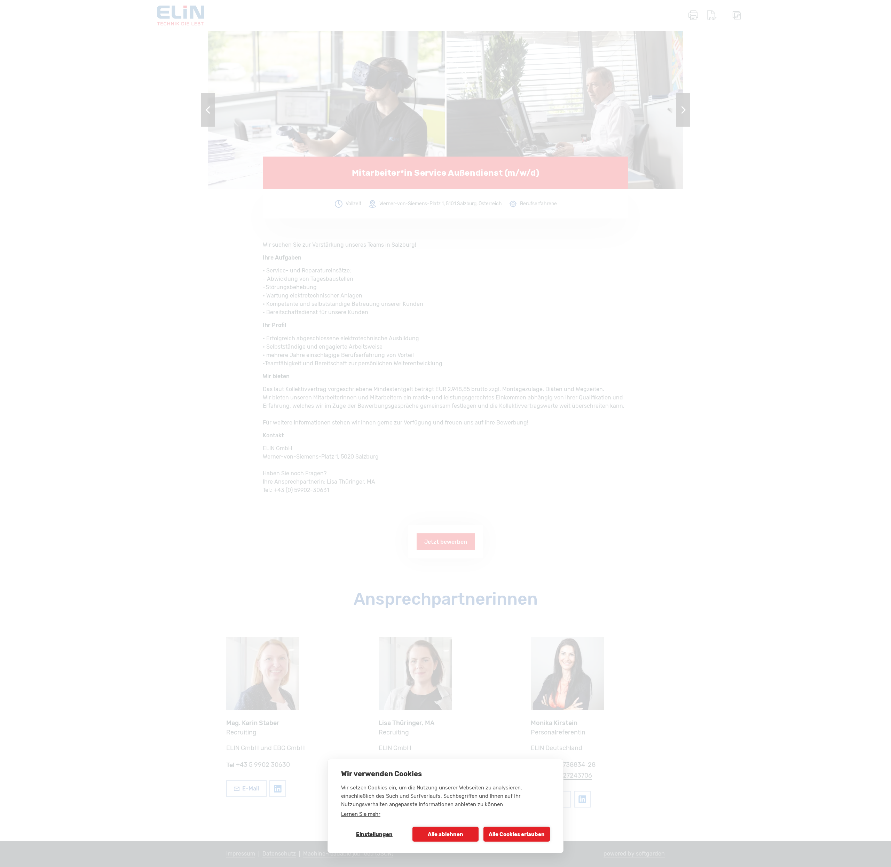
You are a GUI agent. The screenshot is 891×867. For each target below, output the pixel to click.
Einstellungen (374, 834)
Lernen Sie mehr (360, 814)
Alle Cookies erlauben (517, 834)
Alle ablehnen (445, 834)
